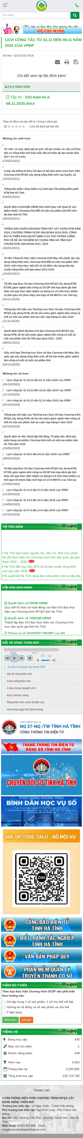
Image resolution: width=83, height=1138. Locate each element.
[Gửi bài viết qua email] (58, 62)
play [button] (14, 658)
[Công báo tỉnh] (41, 925)
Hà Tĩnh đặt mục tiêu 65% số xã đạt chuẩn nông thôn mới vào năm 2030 (39, 565)
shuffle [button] (49, 656)
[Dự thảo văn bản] (41, 811)
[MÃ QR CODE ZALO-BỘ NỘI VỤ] (41, 872)
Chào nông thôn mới (19, 681)
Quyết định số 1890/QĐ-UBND (29, 613)
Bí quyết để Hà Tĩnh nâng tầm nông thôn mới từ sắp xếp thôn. (41, 575)
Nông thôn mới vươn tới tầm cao (25, 702)
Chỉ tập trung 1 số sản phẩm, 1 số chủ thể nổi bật (40, 1001)
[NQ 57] (41, 728)
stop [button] (30, 658)
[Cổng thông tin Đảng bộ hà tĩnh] (41, 746)
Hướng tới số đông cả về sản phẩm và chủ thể (38, 1007)
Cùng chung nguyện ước (21, 688)
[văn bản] (41, 956)
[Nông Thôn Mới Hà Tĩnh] (41, 5)
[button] (8, 97)
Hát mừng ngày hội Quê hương (25, 709)
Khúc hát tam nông (18, 695)
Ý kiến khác (14, 1012)
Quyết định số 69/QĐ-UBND (27, 598)
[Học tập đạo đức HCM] (41, 29)
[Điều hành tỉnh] (41, 940)
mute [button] (38, 660)
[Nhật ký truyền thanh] (41, 972)
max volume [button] (54, 660)
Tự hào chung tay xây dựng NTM (26, 667)
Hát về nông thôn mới (19, 674)
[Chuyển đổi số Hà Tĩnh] (41, 775)
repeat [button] (43, 656)
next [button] (22, 658)
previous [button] (7, 658)
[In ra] (67, 62)
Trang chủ (41, 1090)
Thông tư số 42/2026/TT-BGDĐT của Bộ (36, 628)
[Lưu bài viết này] (76, 62)
